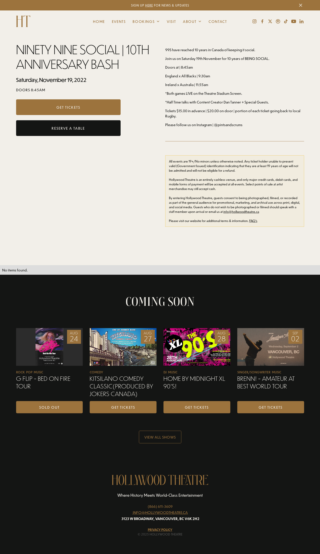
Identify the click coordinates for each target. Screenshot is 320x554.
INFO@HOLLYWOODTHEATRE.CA (160, 512)
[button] (146, 21)
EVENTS (119, 21)
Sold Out (49, 407)
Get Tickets (123, 407)
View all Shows (160, 437)
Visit (171, 21)
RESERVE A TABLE (68, 128)
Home (99, 21)
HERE (149, 5)
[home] (46, 21)
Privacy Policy (160, 530)
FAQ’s (253, 221)
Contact (218, 21)
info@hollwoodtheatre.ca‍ (241, 212)
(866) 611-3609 (160, 506)
